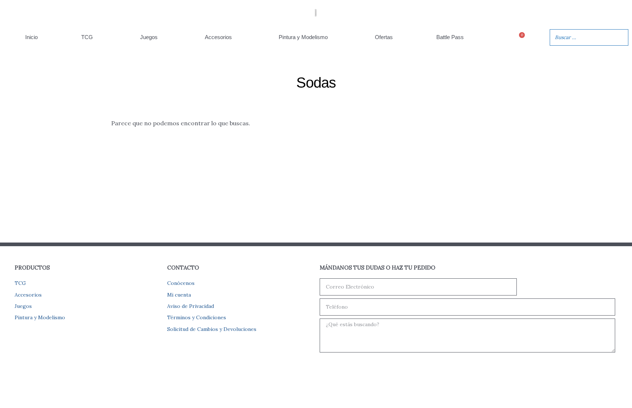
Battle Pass (450, 37)
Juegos (149, 37)
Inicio (31, 37)
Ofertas (384, 37)
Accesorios (218, 37)
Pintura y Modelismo (303, 37)
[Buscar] (620, 37)
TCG (87, 37)
